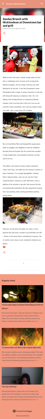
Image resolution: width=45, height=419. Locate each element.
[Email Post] (4, 248)
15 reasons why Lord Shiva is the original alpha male (21, 347)
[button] (4, 33)
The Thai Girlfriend (9, 387)
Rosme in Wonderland (15, 4)
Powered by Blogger (24, 411)
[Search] (41, 3)
